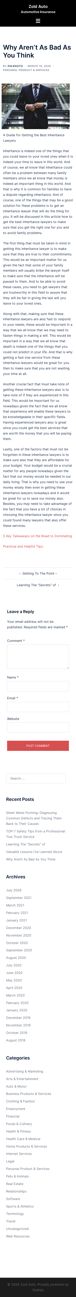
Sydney (38, 1290)
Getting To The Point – (39, 573)
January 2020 (16, 1010)
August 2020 (16, 958)
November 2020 (18, 935)
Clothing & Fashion (20, 1101)
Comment (16, 641)
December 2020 (18, 928)
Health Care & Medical (23, 1139)
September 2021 (18, 898)
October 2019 (16, 1033)
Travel (10, 1221)
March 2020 (15, 995)
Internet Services (19, 1154)
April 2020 (14, 988)
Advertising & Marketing (24, 1071)
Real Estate (14, 1184)
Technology (15, 1214)
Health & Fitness (18, 1131)
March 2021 (15, 905)
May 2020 (14, 980)
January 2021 (16, 920)
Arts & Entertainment (22, 1079)
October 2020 (17, 943)
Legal (10, 1161)
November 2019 (18, 1025)
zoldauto (15, 66)
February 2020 (17, 1003)
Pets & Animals (17, 1176)
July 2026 (13, 890)
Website (13, 719)
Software (13, 1199)
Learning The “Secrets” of (36, 585)
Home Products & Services (26, 1146)
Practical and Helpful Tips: (23, 546)
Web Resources (18, 1236)
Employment (15, 1109)
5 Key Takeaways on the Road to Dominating (37, 536)
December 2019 (18, 1018)
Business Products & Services (28, 1094)
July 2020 (13, 965)
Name (13, 677)
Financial (12, 1116)
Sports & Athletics (20, 1206)
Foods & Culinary (19, 1124)
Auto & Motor (16, 1086)
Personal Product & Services (26, 70)
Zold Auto (38, 6)
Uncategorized (17, 1229)
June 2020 (14, 973)
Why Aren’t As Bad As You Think (31, 859)
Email (12, 698)
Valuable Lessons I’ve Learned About (34, 852)
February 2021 (17, 913)
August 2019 (15, 1040)
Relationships (16, 1191)
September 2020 (19, 950)
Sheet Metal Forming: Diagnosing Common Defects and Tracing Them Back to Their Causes (34, 818)
